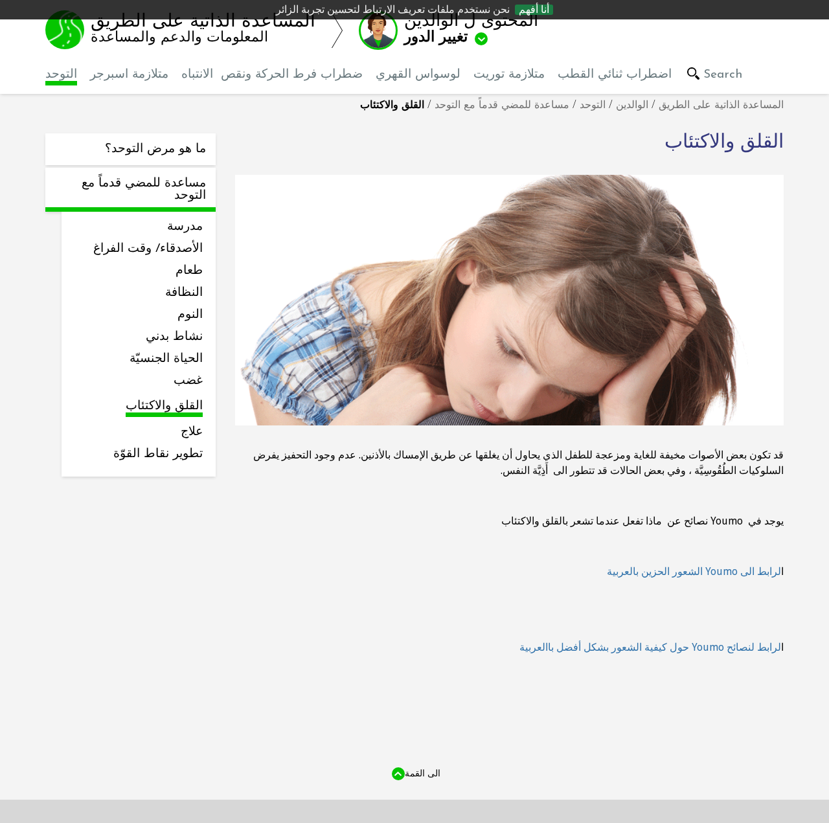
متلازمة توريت (509, 75)
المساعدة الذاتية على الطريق (721, 105)
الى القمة (422, 773)
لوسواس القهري (418, 75)
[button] (462, 29)
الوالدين (632, 105)
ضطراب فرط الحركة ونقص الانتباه (272, 75)
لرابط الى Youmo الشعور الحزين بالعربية (694, 571)
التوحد (61, 75)
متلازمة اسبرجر (129, 75)
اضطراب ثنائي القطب (615, 75)
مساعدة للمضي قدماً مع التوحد (502, 105)
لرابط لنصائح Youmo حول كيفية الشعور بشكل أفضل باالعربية (650, 647)
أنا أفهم (534, 10)
